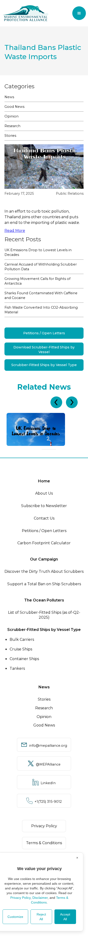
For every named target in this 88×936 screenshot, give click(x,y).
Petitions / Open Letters (44, 333)
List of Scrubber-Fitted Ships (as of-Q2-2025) (44, 615)
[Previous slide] (56, 402)
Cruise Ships (21, 649)
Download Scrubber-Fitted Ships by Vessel (44, 349)
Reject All (41, 916)
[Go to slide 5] (54, 449)
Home (44, 481)
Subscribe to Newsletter (44, 506)
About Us (44, 493)
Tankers (17, 668)
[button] (79, 13)
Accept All (65, 916)
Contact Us (44, 518)
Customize (15, 917)
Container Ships (24, 659)
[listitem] (44, 429)
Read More (14, 230)
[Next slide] (72, 402)
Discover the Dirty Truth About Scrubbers (44, 571)
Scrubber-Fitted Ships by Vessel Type (44, 365)
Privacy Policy (20, 898)
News (9, 97)
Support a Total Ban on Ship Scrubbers (44, 584)
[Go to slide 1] (43, 449)
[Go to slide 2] (46, 449)
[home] (25, 13)
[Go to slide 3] (48, 449)
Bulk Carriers (22, 639)
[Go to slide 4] (51, 449)
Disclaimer (40, 898)
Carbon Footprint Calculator (44, 543)
